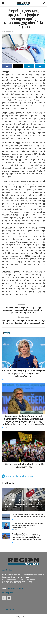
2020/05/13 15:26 (7, 31)
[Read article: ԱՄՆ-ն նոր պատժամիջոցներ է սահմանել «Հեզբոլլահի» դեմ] (23, 446)
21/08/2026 (6, 379)
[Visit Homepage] (23, 3)
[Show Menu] (3, 3)
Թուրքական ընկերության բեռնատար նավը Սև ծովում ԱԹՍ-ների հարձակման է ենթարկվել (28, 515)
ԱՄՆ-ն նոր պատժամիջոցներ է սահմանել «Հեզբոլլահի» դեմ (23, 465)
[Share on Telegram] (40, 66)
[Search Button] (44, 3)
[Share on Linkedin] (29, 66)
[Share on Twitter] (18, 66)
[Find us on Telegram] (9, 598)
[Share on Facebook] (7, 66)
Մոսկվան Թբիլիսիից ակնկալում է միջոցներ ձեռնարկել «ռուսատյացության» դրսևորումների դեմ (23, 373)
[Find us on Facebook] (4, 598)
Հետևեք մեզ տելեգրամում (19, 475)
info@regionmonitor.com (15, 588)
